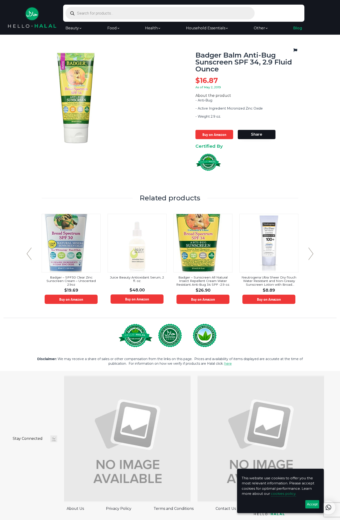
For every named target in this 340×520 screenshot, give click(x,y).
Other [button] (259, 28)
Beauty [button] (72, 28)
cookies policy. (283, 493)
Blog (297, 28)
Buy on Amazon (214, 134)
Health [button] (151, 28)
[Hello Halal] (32, 17)
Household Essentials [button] (205, 28)
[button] (328, 507)
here (228, 363)
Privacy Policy (118, 508)
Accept (312, 504)
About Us (75, 508)
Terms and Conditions (174, 508)
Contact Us (226, 508)
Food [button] (112, 28)
